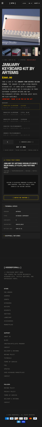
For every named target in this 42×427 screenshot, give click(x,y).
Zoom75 (6, 299)
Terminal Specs (11, 206)
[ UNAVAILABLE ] (26, 142)
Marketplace (8, 324)
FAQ (5, 365)
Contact (7, 347)
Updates (7, 369)
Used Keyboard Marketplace (14, 372)
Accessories (8, 321)
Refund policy (9, 388)
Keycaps (7, 306)
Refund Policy (9, 354)
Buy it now (21, 147)
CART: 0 (37, 3)
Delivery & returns (11, 351)
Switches (7, 314)
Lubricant (7, 317)
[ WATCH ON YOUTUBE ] (21, 197)
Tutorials (7, 358)
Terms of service (10, 395)
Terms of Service (10, 362)
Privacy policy (9, 391)
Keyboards (7, 303)
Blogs (6, 340)
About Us (7, 336)
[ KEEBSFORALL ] (12, 267)
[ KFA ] (12, 3)
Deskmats (7, 310)
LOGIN (24, 3)
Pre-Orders (8, 292)
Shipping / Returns (12, 236)
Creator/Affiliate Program (14, 344)
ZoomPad (7, 296)
